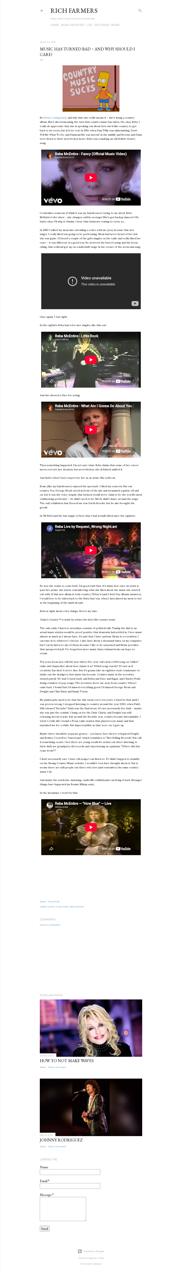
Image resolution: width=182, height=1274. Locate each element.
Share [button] (43, 901)
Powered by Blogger (93, 1251)
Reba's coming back (55, 117)
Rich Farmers (74, 10)
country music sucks (57, 906)
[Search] (140, 9)
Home (54, 25)
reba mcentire (76, 906)
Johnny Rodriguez (61, 1140)
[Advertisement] (91, 960)
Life (89, 25)
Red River (101, 25)
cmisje (100, 1258)
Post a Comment (50, 925)
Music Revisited (73, 25)
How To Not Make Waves (67, 1060)
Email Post (54, 901)
